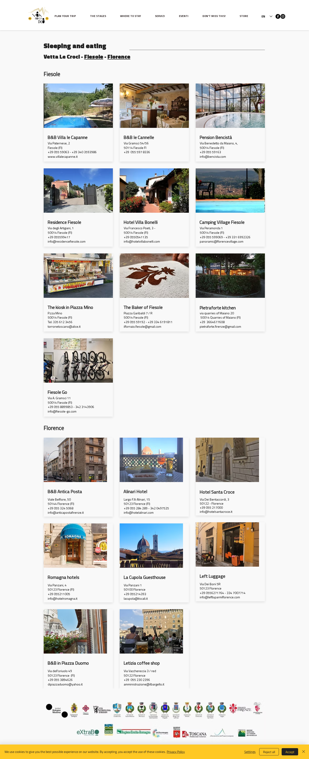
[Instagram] (282, 16)
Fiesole (93, 56)
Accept (289, 751)
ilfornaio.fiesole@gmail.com (142, 327)
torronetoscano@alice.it (64, 327)
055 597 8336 (140, 152)
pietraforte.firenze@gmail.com (220, 327)
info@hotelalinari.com (139, 513)
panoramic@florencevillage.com (221, 241)
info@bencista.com (213, 157)
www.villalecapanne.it (63, 157)
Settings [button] (250, 751)
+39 (126, 152)
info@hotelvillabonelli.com (142, 241)
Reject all (269, 751)
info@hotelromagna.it (62, 599)
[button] (102, 16)
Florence (118, 56)
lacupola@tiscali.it (136, 599)
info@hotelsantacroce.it (216, 512)
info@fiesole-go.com (62, 411)
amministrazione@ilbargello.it (144, 684)
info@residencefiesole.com (67, 241)
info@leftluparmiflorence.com (220, 597)
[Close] (303, 751)
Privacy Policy (176, 751)
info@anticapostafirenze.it (66, 513)
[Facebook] (278, 16)
